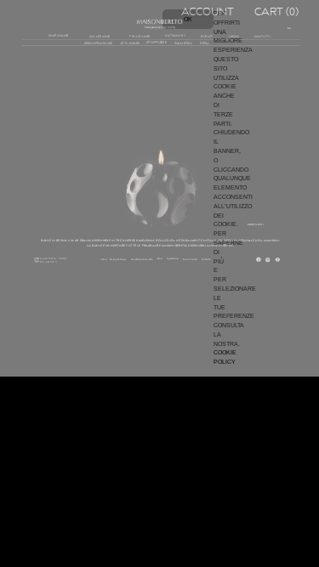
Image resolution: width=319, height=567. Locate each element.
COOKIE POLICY (225, 357)
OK (188, 19)
